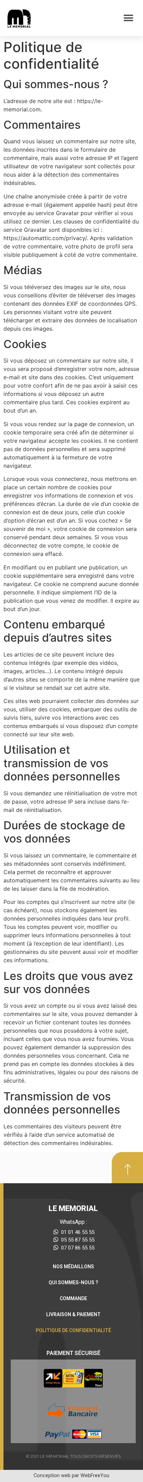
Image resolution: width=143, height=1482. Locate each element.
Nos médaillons (73, 1266)
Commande (73, 1298)
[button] (128, 18)
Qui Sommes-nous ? (73, 1282)
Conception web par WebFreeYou (71, 1476)
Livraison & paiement (73, 1314)
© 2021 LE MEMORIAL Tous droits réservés (73, 1456)
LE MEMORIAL (73, 1208)
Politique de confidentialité (73, 1330)
